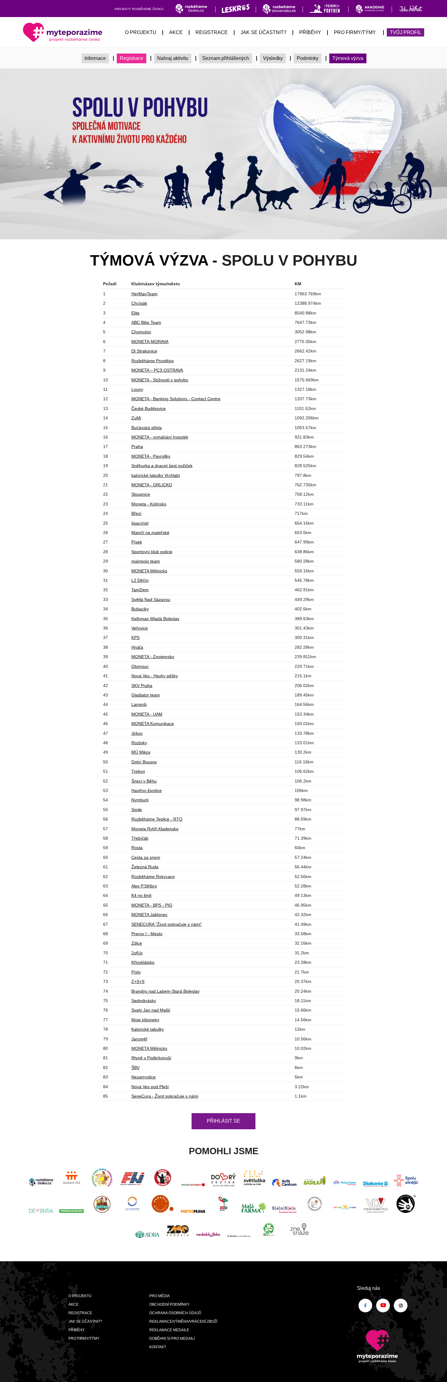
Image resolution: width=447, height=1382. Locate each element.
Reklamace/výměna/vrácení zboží (183, 1321)
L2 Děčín (140, 580)
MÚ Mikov (141, 752)
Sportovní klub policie (151, 551)
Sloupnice (140, 494)
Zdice (136, 943)
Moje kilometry (145, 1019)
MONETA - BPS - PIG (151, 905)
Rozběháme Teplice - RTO (156, 819)
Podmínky (307, 58)
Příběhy (310, 32)
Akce (176, 32)
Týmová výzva (347, 58)
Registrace (212, 32)
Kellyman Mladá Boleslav (155, 618)
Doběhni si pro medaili (172, 1338)
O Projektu (140, 32)
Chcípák (139, 303)
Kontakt (157, 1347)
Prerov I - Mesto (146, 933)
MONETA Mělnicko (149, 570)
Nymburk (140, 799)
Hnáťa (137, 647)
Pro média (159, 1296)
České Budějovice (148, 408)
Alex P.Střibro (144, 886)
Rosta (137, 847)
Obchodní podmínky (169, 1304)
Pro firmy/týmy (355, 32)
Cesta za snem (145, 857)
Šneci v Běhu (144, 781)
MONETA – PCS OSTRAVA (157, 370)
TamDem (140, 589)
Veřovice (139, 628)
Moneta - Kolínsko (148, 504)
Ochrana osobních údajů (175, 1313)
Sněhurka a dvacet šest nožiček (161, 465)
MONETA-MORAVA (149, 341)
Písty (136, 972)
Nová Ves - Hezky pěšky (154, 675)
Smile (136, 809)
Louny (137, 389)
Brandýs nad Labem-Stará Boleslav (165, 991)
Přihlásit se (223, 1120)
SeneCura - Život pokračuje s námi (164, 1096)
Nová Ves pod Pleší (150, 1086)
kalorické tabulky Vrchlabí (155, 475)
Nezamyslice (143, 1077)
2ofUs (137, 952)
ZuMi (136, 417)
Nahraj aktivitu (172, 58)
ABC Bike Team (146, 322)
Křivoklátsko (142, 962)
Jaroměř (139, 1038)
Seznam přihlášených (225, 58)
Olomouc (140, 666)
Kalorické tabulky (147, 1029)
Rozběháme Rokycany (153, 876)
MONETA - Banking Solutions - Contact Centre (175, 398)
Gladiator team (145, 695)
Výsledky (273, 58)
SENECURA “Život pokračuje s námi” (166, 924)
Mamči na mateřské (150, 532)
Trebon (138, 771)
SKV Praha (141, 685)
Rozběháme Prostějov (152, 360)
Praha (137, 446)
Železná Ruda (144, 866)
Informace (95, 58)
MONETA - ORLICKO (151, 484)
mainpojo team (145, 561)
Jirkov (137, 733)
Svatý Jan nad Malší (150, 1010)
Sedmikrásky (143, 1000)
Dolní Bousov (144, 761)
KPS (135, 637)
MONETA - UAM (146, 714)
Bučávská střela (146, 427)
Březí (136, 513)
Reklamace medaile (169, 1330)
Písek (136, 542)
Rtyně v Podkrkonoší (151, 1057)
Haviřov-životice (146, 790)
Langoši (139, 704)
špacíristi (139, 523)
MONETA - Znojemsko (152, 656)
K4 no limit (141, 895)
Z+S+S (137, 981)
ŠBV (135, 1067)
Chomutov (141, 331)
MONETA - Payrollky (150, 456)
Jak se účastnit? (263, 32)
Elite (135, 313)
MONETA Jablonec (149, 914)
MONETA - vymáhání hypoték (159, 437)
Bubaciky (140, 608)
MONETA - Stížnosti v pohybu (159, 379)
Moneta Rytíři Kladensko (154, 828)
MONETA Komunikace (152, 723)
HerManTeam (144, 293)
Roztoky (139, 742)
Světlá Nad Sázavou (150, 599)
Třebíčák (139, 838)
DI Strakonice (144, 351)
